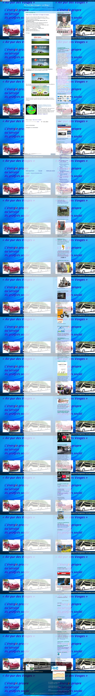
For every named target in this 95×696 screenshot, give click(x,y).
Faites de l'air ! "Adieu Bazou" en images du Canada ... (38, 14)
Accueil (40, 170)
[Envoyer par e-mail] (43, 121)
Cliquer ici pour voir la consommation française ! (56, 665)
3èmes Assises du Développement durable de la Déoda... (63, 185)
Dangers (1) (60, 503)
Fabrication (60, 502)
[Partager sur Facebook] (46, 121)
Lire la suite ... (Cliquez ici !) (43, 114)
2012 (60, 146)
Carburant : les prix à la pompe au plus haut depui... (63, 174)
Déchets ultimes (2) (61, 505)
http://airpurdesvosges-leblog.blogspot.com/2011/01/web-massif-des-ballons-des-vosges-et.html (41, 10)
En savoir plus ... (63, 639)
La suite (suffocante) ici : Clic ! (62, 91)
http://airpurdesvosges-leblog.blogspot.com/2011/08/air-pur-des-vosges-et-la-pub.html (63, 202)
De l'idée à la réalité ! (61, 110)
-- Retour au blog (50, 7)
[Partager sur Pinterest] (47, 121)
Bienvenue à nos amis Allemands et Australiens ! (64, 180)
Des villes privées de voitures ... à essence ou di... (64, 155)
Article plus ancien (50, 170)
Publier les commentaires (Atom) (36, 173)
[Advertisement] (40, 162)
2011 (59, 147)
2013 (60, 144)
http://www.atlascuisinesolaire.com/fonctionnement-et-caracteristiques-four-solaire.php (63, 342)
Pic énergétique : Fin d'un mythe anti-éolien (63, 161)
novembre (61, 192)
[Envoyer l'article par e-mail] (41, 121)
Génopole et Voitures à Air (63, 162)
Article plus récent (30, 170)
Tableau (59, 500)
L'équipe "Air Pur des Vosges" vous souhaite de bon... (64, 158)
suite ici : (49, 689)
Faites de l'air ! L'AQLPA (37, 119)
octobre (60, 193)
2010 (60, 149)
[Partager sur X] (45, 121)
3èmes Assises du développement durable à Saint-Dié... (64, 171)
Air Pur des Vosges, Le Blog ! (37, 5)
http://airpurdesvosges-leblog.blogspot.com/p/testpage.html (58, 690)
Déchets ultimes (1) (61, 504)
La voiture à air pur (60, 590)
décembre (61, 150)
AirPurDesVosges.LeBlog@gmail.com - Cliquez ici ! (35, 7)
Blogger (63, 693)
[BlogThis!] (44, 121)
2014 (60, 143)
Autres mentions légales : (61, 660)
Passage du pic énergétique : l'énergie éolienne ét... (64, 182)
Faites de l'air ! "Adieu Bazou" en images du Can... (63, 188)
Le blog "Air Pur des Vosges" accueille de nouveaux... (64, 152)
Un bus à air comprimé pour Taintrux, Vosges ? (64, 165)
